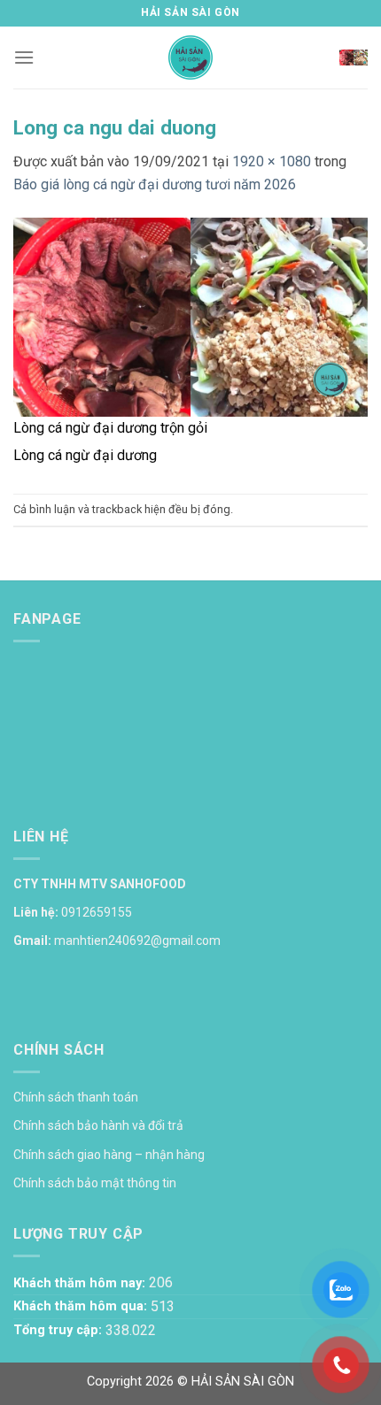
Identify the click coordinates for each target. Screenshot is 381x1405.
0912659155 (96, 912)
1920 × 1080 (271, 161)
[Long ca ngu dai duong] (190, 315)
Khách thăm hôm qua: (82, 1306)
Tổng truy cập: (59, 1330)
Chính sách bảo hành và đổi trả (98, 1125)
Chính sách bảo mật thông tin (94, 1183)
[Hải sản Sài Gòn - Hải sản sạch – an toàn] (191, 57)
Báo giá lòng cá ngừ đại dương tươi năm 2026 (154, 184)
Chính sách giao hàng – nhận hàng (109, 1155)
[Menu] (24, 57)
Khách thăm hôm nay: (81, 1283)
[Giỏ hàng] (353, 57)
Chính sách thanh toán (75, 1097)
